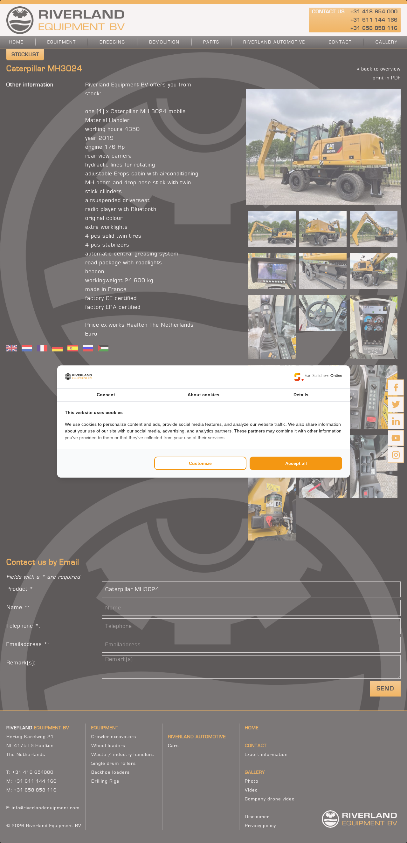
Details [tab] (300, 394)
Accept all (296, 463)
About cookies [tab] (203, 394)
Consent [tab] (106, 394)
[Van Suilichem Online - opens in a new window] (318, 377)
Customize (200, 463)
